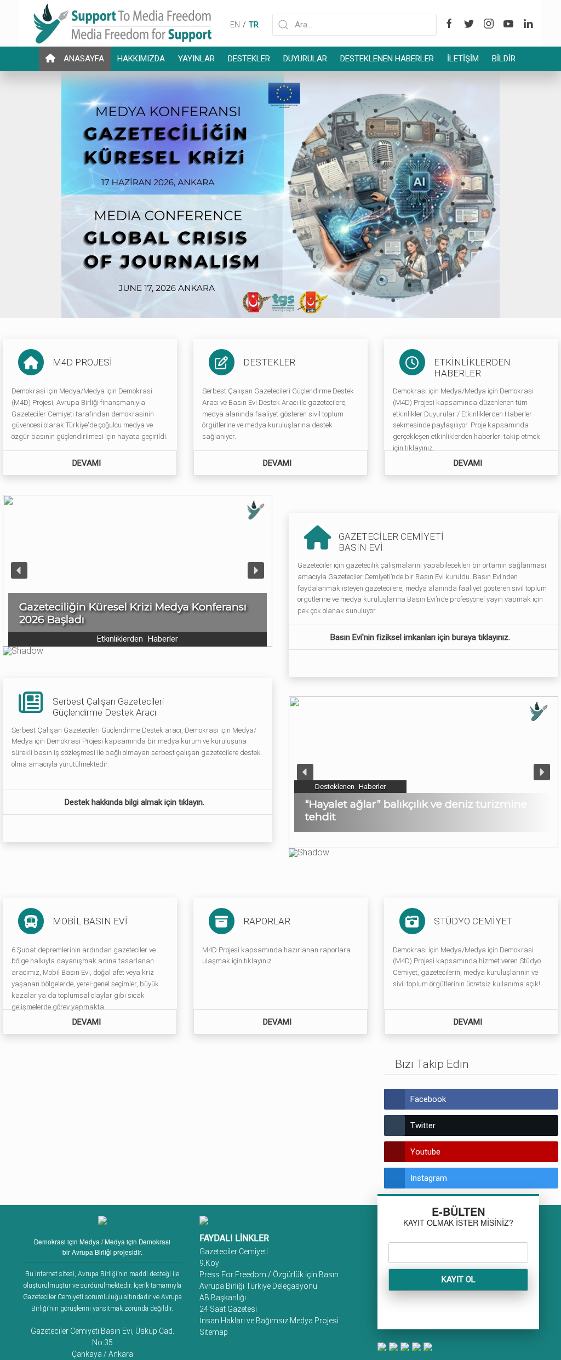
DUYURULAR (305, 59)
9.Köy (209, 1263)
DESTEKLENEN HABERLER (387, 59)
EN (235, 24)
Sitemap (213, 1332)
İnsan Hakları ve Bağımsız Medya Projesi (269, 1320)
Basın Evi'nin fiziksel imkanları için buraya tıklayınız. (421, 637)
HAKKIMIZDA (141, 59)
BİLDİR (504, 59)
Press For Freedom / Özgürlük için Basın (269, 1274)
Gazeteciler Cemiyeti (233, 1251)
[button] (137, 571)
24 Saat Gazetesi (228, 1309)
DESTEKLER (249, 59)
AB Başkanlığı (222, 1297)
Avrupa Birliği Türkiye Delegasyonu (258, 1286)
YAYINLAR (196, 59)
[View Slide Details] (280, 194)
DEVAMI (87, 463)
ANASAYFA (84, 59)
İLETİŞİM (463, 59)
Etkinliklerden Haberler (137, 639)
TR (254, 24)
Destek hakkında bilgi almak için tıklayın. (136, 802)
